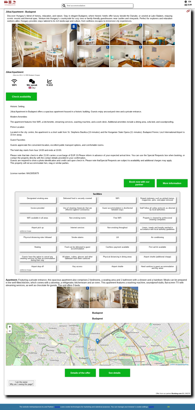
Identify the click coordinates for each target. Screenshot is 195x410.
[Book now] (188, 11)
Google (57, 407)
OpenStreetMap (182, 364)
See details (114, 373)
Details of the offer (80, 373)
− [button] (10, 331)
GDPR (151, 407)
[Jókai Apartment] (44, 46)
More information (172, 183)
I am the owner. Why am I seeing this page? (21, 383)
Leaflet (172, 364)
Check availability (21, 96)
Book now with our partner (139, 183)
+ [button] (10, 327)
